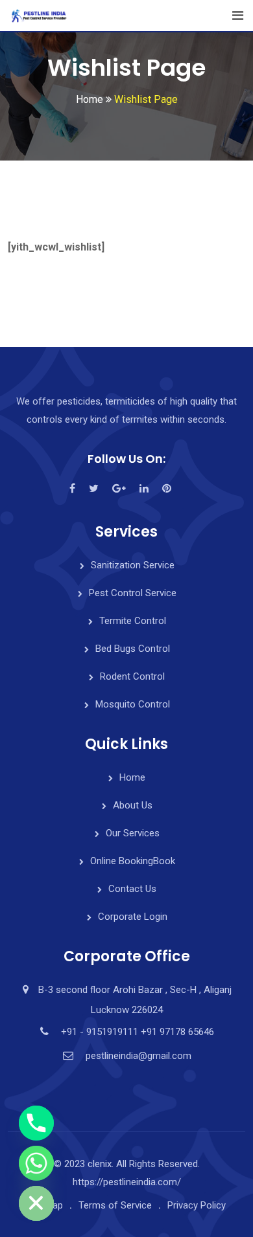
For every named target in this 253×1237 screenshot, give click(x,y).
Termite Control (132, 621)
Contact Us (132, 889)
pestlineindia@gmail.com (138, 1056)
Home (132, 777)
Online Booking (132, 861)
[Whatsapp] (36, 1163)
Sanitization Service (133, 565)
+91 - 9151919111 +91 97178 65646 (137, 1032)
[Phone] (36, 1123)
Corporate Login (132, 916)
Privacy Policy (196, 1205)
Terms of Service (115, 1205)
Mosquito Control (132, 704)
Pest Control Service (132, 593)
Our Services (133, 833)
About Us (132, 805)
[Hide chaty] (36, 1203)
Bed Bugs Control (132, 648)
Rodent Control (132, 676)
